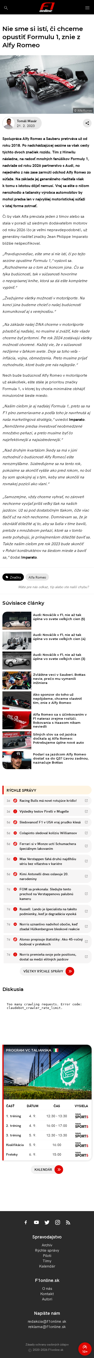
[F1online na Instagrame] (57, 1222)
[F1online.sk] (47, 7)
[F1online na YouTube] (36, 1222)
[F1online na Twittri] (47, 1222)
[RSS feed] (68, 1222)
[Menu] (87, 8)
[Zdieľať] (87, 123)
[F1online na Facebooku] (25, 1222)
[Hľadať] (6, 8)
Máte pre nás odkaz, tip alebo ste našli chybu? (53, 586)
